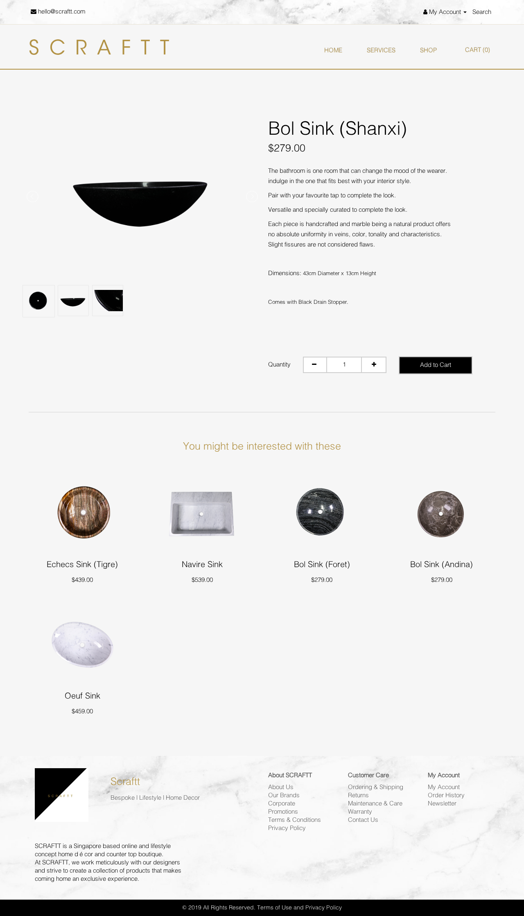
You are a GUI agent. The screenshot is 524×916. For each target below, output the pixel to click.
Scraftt (104, 49)
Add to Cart (435, 365)
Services (381, 50)
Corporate (281, 803)
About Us (281, 787)
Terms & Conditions (294, 819)
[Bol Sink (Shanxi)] (142, 194)
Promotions (283, 811)
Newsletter (442, 803)
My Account (444, 787)
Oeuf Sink (82, 696)
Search (481, 12)
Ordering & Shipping (375, 787)
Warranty (360, 811)
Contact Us (363, 819)
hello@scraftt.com (60, 11)
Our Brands (284, 795)
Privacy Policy (287, 828)
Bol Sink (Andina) (441, 564)
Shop (428, 50)
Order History (446, 795)
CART (477, 50)
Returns (358, 795)
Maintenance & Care (375, 803)
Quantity (279, 364)
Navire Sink (202, 564)
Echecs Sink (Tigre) (82, 564)
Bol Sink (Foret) (322, 564)
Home (333, 50)
